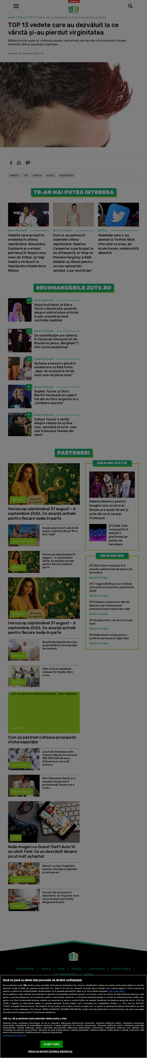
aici (119, 1003)
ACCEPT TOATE (52, 1044)
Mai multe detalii (117, 991)
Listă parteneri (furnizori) (14, 1036)
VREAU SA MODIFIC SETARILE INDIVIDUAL (50, 1051)
